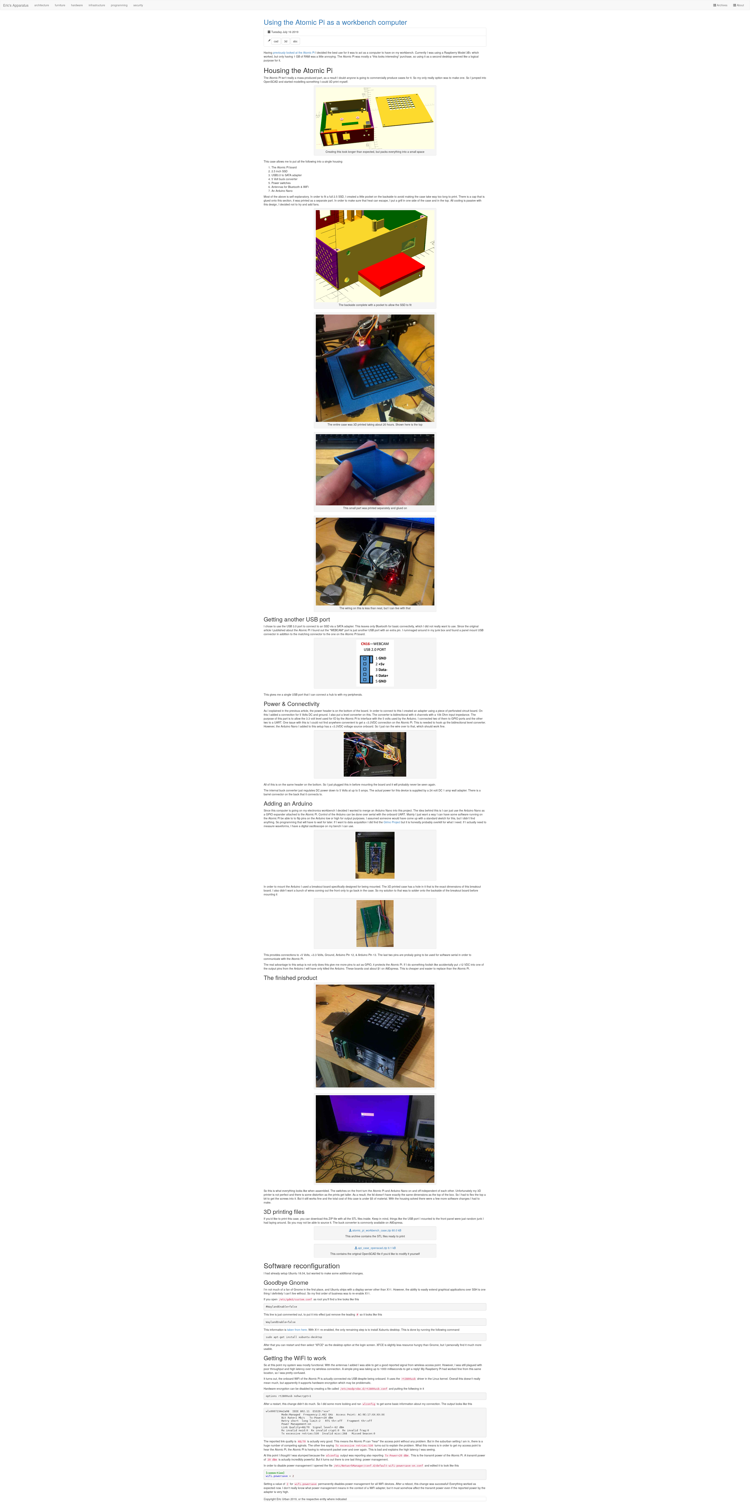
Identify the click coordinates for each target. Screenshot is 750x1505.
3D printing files (284, 1211)
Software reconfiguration (302, 1265)
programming (119, 5)
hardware (77, 5)
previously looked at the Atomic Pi (294, 52)
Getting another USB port (297, 619)
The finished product (290, 977)
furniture (60, 5)
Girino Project (392, 822)
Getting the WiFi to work (295, 1358)
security (138, 5)
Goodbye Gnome (286, 1282)
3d (285, 41)
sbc (295, 41)
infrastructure (97, 5)
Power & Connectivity (292, 703)
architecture (41, 5)
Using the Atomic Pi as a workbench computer (335, 22)
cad (276, 41)
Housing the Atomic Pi (298, 70)
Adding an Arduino (288, 803)
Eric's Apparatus (16, 5)
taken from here (297, 1330)
